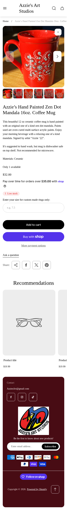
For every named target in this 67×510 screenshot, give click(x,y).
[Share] (16, 265)
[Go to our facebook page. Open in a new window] (11, 397)
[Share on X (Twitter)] (36, 265)
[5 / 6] (49, 93)
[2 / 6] (18, 93)
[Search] (54, 8)
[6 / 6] (59, 93)
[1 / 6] (7, 93)
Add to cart (33, 224)
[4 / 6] (38, 93)
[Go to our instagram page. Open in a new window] (22, 397)
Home (6, 21)
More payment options (33, 245)
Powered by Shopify (37, 489)
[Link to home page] (33, 421)
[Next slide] (57, 56)
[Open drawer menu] (5, 8)
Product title (9, 360)
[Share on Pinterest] (47, 265)
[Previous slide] (9, 56)
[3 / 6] (28, 93)
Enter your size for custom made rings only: (26, 199)
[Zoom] (58, 32)
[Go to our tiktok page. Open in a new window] (33, 397)
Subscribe (50, 446)
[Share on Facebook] (26, 265)
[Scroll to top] (55, 489)
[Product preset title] (29, 322)
